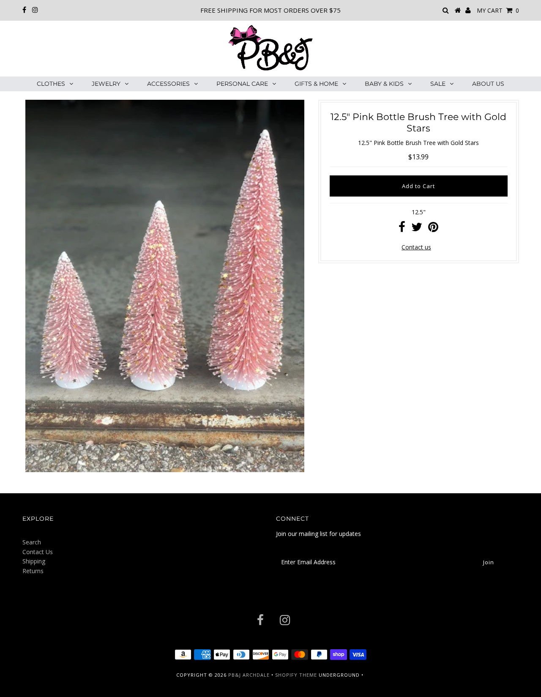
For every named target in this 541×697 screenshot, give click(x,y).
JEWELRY (106, 83)
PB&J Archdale (249, 675)
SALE (437, 83)
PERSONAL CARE (242, 83)
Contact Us (37, 552)
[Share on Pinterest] (433, 229)
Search (31, 542)
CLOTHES (51, 83)
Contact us (416, 247)
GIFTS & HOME (316, 83)
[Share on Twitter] (416, 229)
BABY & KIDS (384, 83)
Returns (33, 571)
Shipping (33, 561)
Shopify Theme (296, 675)
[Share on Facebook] (402, 229)
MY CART (498, 10)
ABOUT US (488, 83)
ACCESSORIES (168, 83)
